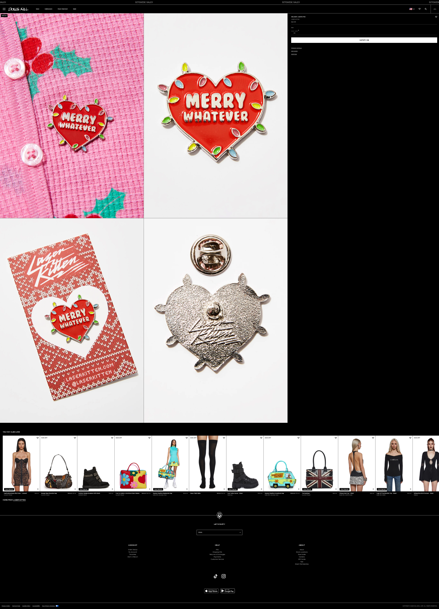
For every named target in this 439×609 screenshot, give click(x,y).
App (301, 561)
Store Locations (302, 552)
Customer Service (217, 559)
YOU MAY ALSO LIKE (11, 432)
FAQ (217, 549)
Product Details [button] (296, 48)
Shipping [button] (294, 54)
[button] (143, 2)
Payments (217, 557)
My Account (132, 552)
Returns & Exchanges (217, 554)
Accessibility (36, 605)
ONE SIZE (294, 31)
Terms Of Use (16, 605)
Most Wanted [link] (63, 9)
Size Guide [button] (294, 51)
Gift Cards (301, 559)
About (302, 549)
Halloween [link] (48, 9)
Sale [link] (74, 9)
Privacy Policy (6, 605)
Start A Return (133, 557)
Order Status (132, 549)
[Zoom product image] (72, 115)
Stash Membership (302, 564)
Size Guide (302, 554)
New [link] (37, 9)
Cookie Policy (26, 605)
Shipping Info (217, 552)
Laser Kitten (295, 19)
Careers (302, 557)
